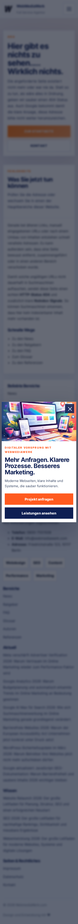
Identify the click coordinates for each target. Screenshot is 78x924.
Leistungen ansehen (39, 513)
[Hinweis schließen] (69, 408)
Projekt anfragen (39, 499)
